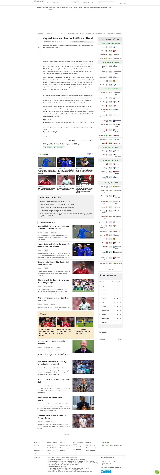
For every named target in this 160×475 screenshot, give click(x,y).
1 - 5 (110, 246)
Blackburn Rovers (103, 110)
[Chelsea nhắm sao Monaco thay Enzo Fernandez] (83, 303)
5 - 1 (110, 171)
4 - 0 (110, 216)
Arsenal (46, 232)
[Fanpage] (116, 457)
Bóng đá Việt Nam (52, 442)
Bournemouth (102, 77)
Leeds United (102, 50)
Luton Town (118, 150)
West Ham (117, 143)
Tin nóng (39, 7)
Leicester (117, 222)
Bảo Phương (72, 140)
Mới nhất (76, 3)
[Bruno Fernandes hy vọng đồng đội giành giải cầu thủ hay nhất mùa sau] (47, 322)
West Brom (118, 102)
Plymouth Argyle (103, 253)
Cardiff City (103, 124)
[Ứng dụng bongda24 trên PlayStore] (113, 445)
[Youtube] (123, 457)
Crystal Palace (60, 147)
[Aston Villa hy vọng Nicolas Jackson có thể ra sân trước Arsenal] (83, 231)
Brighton (57, 350)
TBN (54, 7)
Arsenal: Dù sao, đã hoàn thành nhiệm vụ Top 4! (56, 201)
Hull (67, 403)
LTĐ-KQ (80, 7)
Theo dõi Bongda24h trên (78, 41)
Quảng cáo (112, 461)
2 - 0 (110, 150)
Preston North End (117, 130)
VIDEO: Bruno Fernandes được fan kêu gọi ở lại (83, 331)
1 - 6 (110, 257)
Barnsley (103, 196)
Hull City (117, 81)
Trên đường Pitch (89, 2)
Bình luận (86, 7)
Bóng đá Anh (50, 445)
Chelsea (46, 250)
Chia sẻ (119, 339)
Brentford (117, 50)
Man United (103, 58)
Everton (117, 77)
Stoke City (117, 105)
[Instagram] (119, 457)
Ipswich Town (41, 350)
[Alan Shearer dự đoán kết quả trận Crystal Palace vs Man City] (83, 367)
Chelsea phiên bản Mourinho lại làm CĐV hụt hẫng (57, 207)
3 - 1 (110, 222)
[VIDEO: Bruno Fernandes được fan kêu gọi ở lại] (84, 322)
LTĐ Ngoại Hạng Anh (72, 33)
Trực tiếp (36, 453)
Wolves (104, 105)
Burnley (117, 135)
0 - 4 (110, 177)
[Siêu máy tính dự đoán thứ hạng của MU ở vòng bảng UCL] (83, 285)
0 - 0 (110, 164)
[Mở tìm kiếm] (113, 3)
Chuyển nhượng (95, 7)
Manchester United (48, 286)
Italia (63, 7)
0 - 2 (110, 225)
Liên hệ (104, 461)
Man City (56, 368)
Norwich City (102, 135)
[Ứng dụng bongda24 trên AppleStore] (119, 445)
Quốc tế (75, 7)
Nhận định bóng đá (65, 445)
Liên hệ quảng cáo (90, 450)
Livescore (62, 453)
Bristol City (103, 120)
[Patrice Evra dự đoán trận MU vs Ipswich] (83, 403)
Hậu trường (63, 450)
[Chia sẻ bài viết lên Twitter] (39, 43)
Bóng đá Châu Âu (51, 447)
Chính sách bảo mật (91, 447)
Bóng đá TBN (50, 450)
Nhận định (104, 7)
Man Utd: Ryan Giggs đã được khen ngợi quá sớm (57, 204)
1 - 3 (110, 190)
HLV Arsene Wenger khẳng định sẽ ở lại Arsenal (56, 211)
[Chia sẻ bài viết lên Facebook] (39, 39)
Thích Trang (102, 339)
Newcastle (117, 85)
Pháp (70, 7)
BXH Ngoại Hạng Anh (99, 33)
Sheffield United (117, 125)
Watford (104, 143)
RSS (102, 457)
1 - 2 (110, 186)
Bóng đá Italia (50, 453)
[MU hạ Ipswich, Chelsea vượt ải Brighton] (83, 346)
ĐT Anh (63, 33)
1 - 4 (110, 207)
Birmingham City (118, 93)
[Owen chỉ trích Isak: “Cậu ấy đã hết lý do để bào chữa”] (83, 267)
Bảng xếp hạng (77, 449)
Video (109, 7)
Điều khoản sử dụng (91, 445)
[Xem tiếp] (110, 326)
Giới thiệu (88, 442)
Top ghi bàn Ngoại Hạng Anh (114, 33)
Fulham (117, 54)
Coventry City (102, 81)
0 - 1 (110, 210)
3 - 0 (110, 154)
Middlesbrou (103, 102)
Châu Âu (58, 7)
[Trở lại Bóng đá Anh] (39, 54)
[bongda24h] (35, 8)
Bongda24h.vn (118, 467)
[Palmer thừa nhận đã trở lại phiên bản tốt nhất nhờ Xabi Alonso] (83, 249)
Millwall (117, 139)
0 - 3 (110, 235)
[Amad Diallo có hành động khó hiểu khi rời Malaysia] (65, 322)
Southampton (102, 139)
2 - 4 (110, 252)
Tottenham (103, 85)
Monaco (53, 304)
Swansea (117, 98)
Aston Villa (53, 232)
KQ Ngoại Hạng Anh (85, 33)
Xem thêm (66, 434)
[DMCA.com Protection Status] (106, 472)
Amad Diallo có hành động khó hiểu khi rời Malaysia (64, 331)
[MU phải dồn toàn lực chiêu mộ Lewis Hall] (83, 385)
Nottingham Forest (118, 72)
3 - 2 (110, 167)
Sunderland (103, 54)
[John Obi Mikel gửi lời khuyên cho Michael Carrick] (83, 421)
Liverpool (49, 147)
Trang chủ (37, 442)
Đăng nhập (123, 3)
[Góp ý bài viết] (39, 50)
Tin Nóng (36, 445)
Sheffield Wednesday (103, 226)
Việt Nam (45, 7)
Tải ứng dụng (105, 442)
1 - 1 (110, 239)
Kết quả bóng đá (77, 446)
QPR (116, 109)
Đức (67, 7)
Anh (50, 7)
